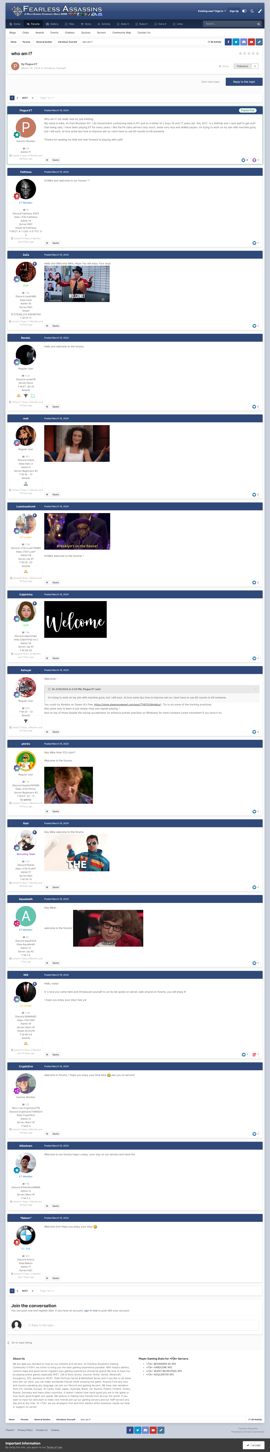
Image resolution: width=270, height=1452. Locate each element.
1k (27, 209)
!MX (25, 974)
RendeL (25, 337)
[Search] (258, 24)
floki (26, 823)
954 (27, 708)
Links (179, 23)
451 (27, 456)
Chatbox (70, 32)
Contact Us (144, 32)
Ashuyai (26, 670)
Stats (123, 23)
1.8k (27, 632)
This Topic (245, 23)
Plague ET (26, 110)
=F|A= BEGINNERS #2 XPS (161, 1363)
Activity (105, 23)
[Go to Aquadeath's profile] (26, 916)
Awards (39, 32)
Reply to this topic (244, 81)
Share (225, 66)
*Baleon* (26, 1217)
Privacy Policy (25, 1430)
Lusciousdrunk (25, 506)
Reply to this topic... (43, 1325)
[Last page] (32, 98)
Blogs (13, 32)
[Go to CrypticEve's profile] (26, 1083)
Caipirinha (26, 594)
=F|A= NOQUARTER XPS (160, 1374)
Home (16, 23)
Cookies (55, 1430)
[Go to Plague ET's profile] (15, 66)
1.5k (27, 292)
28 (27, 148)
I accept (255, 1445)
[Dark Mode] (252, 11)
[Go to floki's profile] (26, 840)
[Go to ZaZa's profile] (26, 272)
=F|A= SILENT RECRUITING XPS (164, 1371)
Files (71, 23)
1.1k (27, 781)
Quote (56, 160)
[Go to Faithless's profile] (26, 189)
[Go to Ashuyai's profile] (26, 687)
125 (27, 1104)
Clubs (25, 32)
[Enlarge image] (77, 283)
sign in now (91, 1310)
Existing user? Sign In (211, 11)
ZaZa (26, 254)
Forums (34, 23)
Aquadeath (26, 899)
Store (87, 23)
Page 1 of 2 (46, 97)
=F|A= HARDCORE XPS (159, 1367)
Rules (142, 23)
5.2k (27, 375)
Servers (101, 32)
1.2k (27, 861)
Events (54, 32)
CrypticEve (26, 1066)
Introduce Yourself (55, 68)
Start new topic (210, 81)
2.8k (27, 1012)
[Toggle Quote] (49, 689)
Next (25, 97)
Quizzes (85, 32)
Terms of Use (54, 1447)
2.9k (27, 544)
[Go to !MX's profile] (26, 992)
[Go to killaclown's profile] (26, 1163)
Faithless (26, 171)
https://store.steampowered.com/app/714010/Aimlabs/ (127, 704)
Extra (161, 23)
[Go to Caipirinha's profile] (26, 611)
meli (25, 418)
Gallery (54, 23)
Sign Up (234, 11)
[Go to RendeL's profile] (26, 355)
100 (27, 1256)
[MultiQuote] (47, 160)
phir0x (26, 743)
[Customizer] (244, 11)
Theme (9, 1430)
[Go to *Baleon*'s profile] (26, 1235)
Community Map (121, 32)
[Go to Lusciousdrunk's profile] (26, 523)
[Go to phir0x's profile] (26, 761)
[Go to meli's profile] (26, 435)
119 (27, 1183)
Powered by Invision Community (247, 1431)
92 (27, 937)
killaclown (25, 1145)
